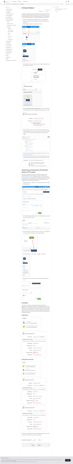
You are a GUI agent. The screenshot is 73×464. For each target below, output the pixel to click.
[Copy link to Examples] (29, 303)
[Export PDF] (47, 11)
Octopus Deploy (10, 36)
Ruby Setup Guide (9, 50)
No (41, 440)
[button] (64, 4)
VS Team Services (10, 39)
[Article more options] (49, 11)
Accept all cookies (67, 460)
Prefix (7, 55)
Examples (56, 11)
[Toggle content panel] (52, 7)
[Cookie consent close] (71, 460)
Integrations (22, 4)
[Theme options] (68, 1)
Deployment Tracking (15, 4)
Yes (36, 440)
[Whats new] (66, 1)
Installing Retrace (8, 10)
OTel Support (8, 42)
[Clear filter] (18, 7)
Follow (41, 11)
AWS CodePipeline (10, 31)
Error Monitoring (8, 17)
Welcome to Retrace (9, 9)
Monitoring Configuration (9, 18)
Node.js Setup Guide (9, 49)
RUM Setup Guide (8, 41)
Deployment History (10, 23)
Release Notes (8, 57)
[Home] (7, 1)
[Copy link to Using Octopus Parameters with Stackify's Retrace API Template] (37, 172)
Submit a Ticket (25, 1)
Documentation (8, 4)
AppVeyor (9, 28)
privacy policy (14, 460)
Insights (7, 58)
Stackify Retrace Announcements (11, 60)
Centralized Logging (9, 15)
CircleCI (9, 33)
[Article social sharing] (45, 11)
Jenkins (9, 34)
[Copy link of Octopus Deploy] (35, 8)
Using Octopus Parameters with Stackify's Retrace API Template (61, 9)
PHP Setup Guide (8, 47)
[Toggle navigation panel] (20, 8)
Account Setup (8, 12)
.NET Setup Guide (8, 44)
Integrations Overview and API (11, 25)
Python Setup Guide (9, 52)
